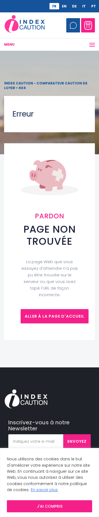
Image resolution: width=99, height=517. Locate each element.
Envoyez (77, 441)
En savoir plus (44, 490)
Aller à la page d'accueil (54, 316)
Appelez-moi (73, 25)
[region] (49, 482)
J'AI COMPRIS (49, 506)
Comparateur (88, 25)
